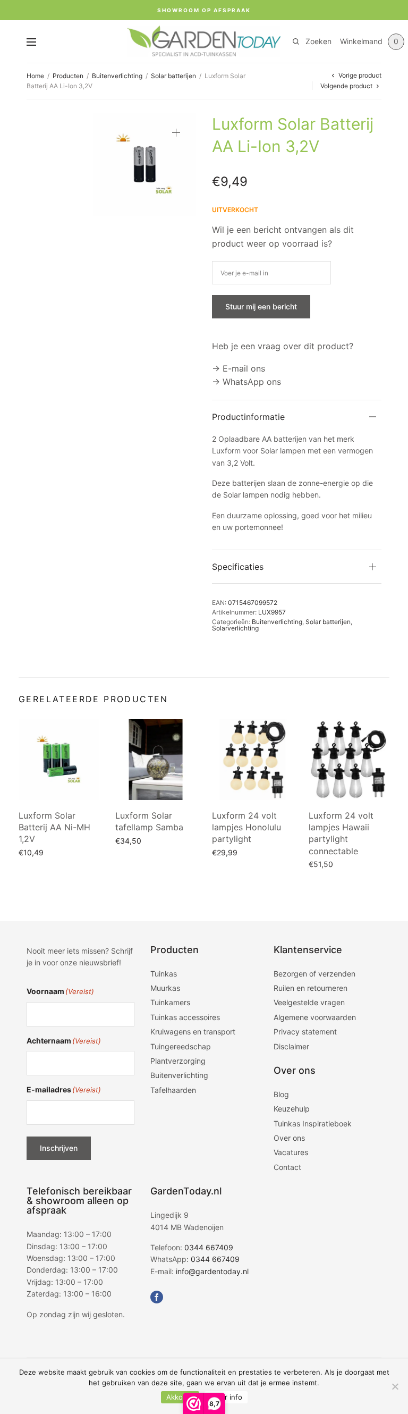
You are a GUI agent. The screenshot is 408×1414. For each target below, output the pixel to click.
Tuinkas (163, 973)
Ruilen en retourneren (310, 987)
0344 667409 (208, 1247)
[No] (394, 1386)
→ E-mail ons (238, 368)
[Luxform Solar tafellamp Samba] (155, 759)
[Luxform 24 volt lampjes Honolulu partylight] (252, 759)
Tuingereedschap (180, 1046)
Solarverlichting (235, 628)
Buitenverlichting (117, 76)
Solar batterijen (173, 76)
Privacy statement (305, 1031)
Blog (281, 1094)
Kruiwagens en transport (192, 1031)
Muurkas (165, 987)
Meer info (226, 1397)
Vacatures (291, 1152)
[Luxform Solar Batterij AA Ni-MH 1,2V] (59, 759)
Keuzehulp (292, 1108)
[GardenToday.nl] (204, 41)
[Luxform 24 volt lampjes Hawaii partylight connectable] (349, 759)
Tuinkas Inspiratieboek (313, 1123)
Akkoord (180, 1397)
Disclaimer (291, 1046)
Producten (68, 76)
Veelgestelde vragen (309, 1002)
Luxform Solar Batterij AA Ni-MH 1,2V (54, 827)
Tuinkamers (170, 1002)
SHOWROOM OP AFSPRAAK (204, 10)
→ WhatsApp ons (246, 381)
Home (35, 76)
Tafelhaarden (173, 1090)
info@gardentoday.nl (212, 1271)
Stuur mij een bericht (261, 306)
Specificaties (238, 566)
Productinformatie (248, 416)
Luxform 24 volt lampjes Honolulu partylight (246, 827)
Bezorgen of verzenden (314, 973)
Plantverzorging (178, 1060)
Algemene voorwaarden (315, 1017)
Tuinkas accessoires (185, 1017)
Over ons (289, 1137)
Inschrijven (59, 1147)
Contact (287, 1167)
